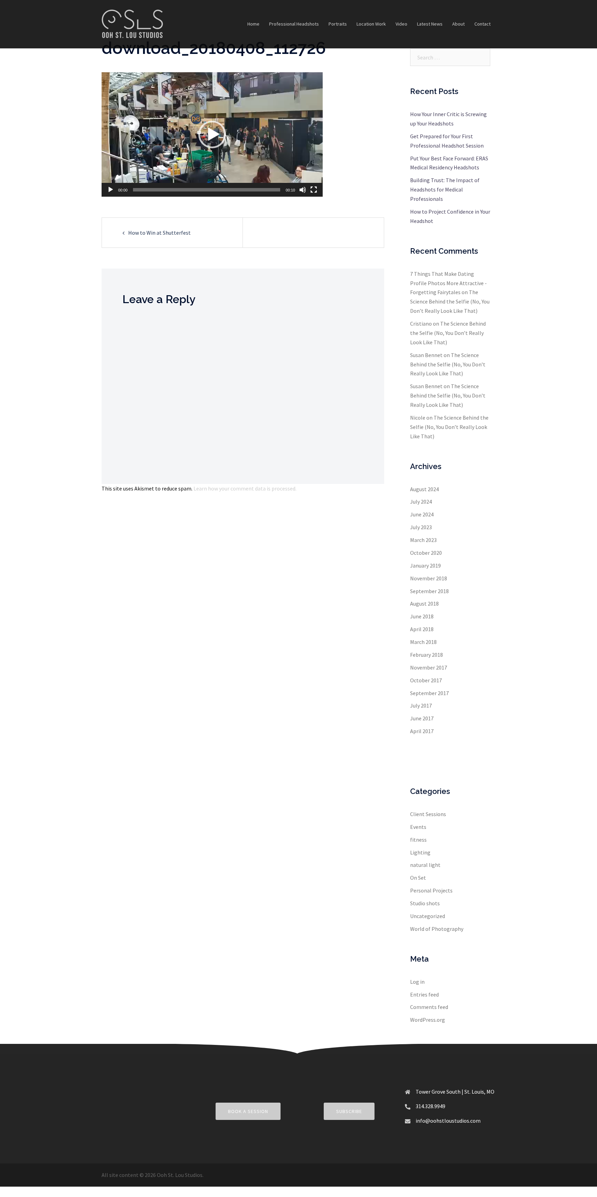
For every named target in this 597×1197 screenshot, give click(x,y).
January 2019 (425, 565)
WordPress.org (427, 1019)
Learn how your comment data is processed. (244, 488)
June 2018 (422, 616)
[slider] (206, 189)
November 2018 (428, 578)
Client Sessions (428, 814)
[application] (212, 134)
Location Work (371, 24)
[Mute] (302, 189)
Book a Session (248, 1111)
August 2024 (424, 489)
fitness (418, 839)
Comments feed (429, 1006)
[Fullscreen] (313, 189)
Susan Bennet (426, 355)
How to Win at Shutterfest (159, 232)
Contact (482, 24)
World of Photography (436, 928)
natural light (425, 864)
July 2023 (421, 527)
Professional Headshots (294, 24)
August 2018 (424, 603)
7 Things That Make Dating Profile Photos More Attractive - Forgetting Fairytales (448, 283)
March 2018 (423, 641)
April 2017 (422, 731)
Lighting (420, 852)
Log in (417, 981)
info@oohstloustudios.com (448, 1120)
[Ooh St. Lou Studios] (132, 23)
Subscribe (349, 1111)
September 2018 (429, 591)
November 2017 (428, 667)
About (458, 24)
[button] (212, 134)
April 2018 (422, 629)
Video (401, 24)
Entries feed (424, 994)
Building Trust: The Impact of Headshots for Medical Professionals (445, 189)
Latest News (430, 24)
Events (418, 826)
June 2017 (422, 718)
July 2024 (421, 501)
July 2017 (421, 705)
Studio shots (425, 903)
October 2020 (426, 552)
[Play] (110, 189)
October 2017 (426, 680)
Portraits (338, 24)
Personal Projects (431, 890)
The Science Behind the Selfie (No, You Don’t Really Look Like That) (450, 301)
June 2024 (422, 514)
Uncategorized (427, 916)
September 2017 (429, 693)
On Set (418, 877)
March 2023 (423, 539)
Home (253, 24)
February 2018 (426, 654)
